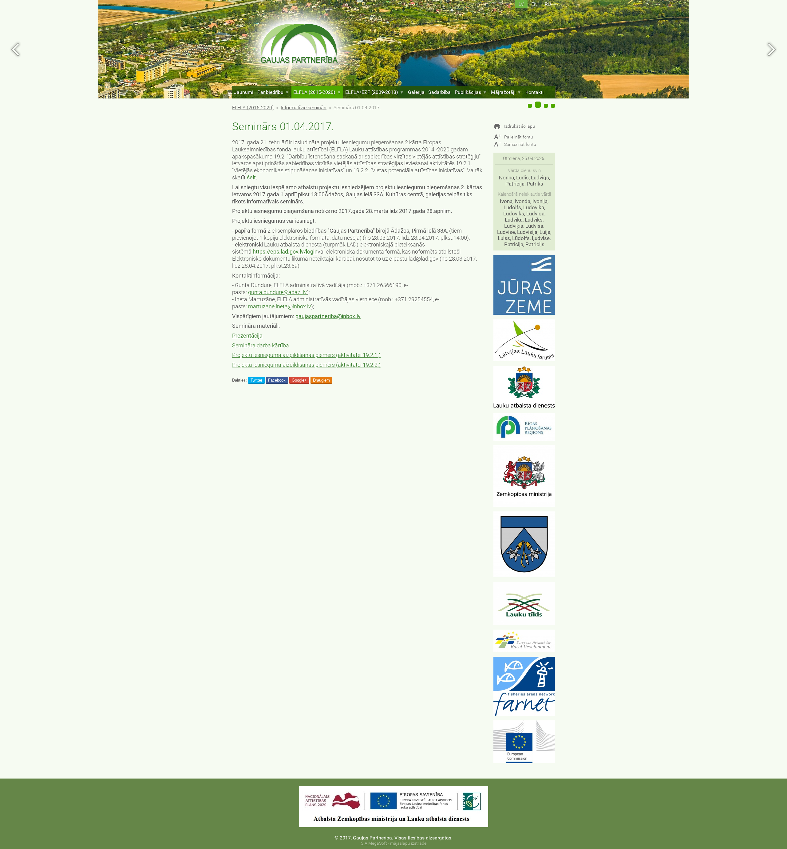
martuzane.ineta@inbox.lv (279, 306)
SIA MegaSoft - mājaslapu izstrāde (393, 843)
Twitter (256, 380)
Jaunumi (243, 92)
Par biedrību (270, 92)
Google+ (299, 380)
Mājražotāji (503, 92)
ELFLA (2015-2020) (314, 92)
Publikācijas (468, 92)
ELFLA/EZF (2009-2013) (371, 92)
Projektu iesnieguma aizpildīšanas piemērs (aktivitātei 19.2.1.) (306, 355)
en (534, 4)
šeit (251, 177)
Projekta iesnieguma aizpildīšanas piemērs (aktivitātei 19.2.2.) (306, 365)
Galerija (416, 92)
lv (521, 4)
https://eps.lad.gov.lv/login (285, 252)
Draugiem (321, 380)
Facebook (277, 380)
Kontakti (534, 92)
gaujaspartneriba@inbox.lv (328, 316)
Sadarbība (439, 92)
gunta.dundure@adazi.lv (277, 292)
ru (548, 4)
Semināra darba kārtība (260, 345)
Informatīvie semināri (303, 107)
